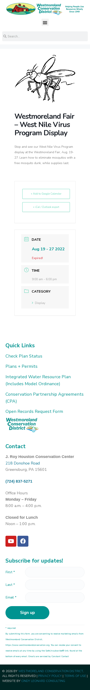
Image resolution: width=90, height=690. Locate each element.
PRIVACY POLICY (50, 676)
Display (40, 303)
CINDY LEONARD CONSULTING (43, 681)
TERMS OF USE (75, 676)
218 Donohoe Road (22, 463)
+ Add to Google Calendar (46, 193)
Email (10, 597)
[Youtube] (10, 541)
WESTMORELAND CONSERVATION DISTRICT (50, 671)
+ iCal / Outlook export (46, 207)
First (10, 572)
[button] (45, 22)
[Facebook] (22, 541)
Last (10, 584)
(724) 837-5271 (18, 481)
